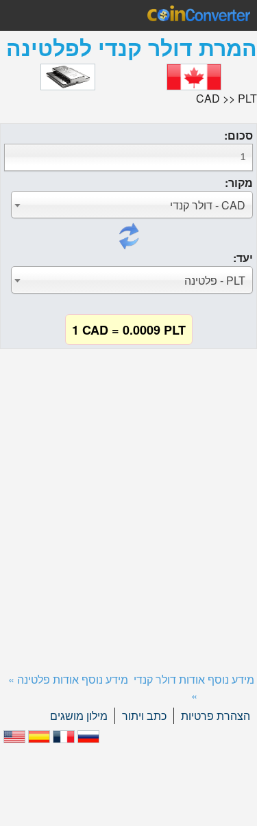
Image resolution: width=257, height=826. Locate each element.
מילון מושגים (79, 715)
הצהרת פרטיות (215, 715)
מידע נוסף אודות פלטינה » (68, 679)
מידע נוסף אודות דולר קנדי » (194, 687)
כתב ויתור (144, 715)
